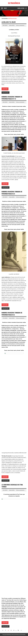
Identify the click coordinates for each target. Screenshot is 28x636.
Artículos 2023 (5, 92)
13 (18, 630)
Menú (5, 8)
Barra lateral (21, 8)
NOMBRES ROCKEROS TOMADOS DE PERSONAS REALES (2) (12, 193)
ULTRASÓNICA (14, 3)
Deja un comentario (20, 25)
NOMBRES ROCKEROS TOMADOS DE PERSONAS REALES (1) (12, 314)
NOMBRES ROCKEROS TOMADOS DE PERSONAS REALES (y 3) (12, 98)
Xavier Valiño (12, 25)
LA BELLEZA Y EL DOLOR (9, 22)
